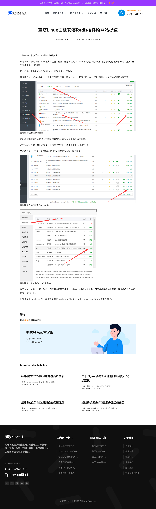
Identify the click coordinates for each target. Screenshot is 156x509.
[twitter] (12, 483)
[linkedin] (27, 483)
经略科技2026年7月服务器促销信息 (42, 376)
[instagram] (17, 483)
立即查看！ (111, 3)
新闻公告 (90, 386)
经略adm (59, 39)
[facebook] (7, 483)
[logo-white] (14, 435)
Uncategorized (32, 382)
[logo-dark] (17, 11)
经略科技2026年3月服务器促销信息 (103, 402)
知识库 (97, 39)
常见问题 (90, 39)
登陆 (26, 319)
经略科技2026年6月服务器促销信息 (42, 402)
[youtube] (22, 483)
